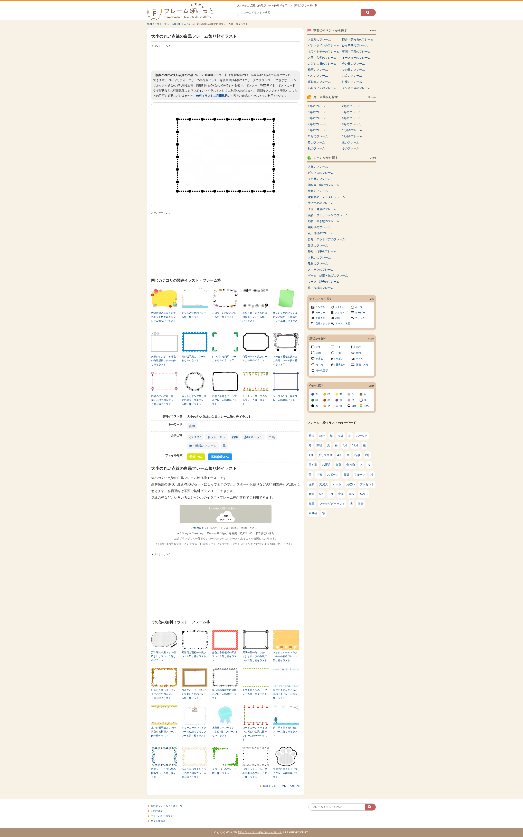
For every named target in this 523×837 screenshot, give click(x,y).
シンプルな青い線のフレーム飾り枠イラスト (285, 398)
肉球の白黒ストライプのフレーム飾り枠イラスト (285, 773)
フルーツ (359, 474)
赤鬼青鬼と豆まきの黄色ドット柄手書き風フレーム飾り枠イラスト (163, 316)
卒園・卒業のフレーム (356, 51)
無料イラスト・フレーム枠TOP (164, 24)
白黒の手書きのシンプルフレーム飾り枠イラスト (224, 400)
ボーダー (360, 312)
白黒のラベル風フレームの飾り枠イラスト (255, 358)
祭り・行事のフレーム (322, 251)
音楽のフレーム (318, 245)
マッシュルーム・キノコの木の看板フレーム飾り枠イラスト (285, 656)
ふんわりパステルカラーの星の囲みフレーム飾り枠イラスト (194, 773)
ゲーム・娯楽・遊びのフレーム (328, 275)
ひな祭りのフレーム (355, 45)
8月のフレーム (351, 124)
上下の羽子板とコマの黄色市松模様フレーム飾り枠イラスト (163, 731)
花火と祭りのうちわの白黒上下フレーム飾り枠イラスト (255, 316)
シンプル (320, 307)
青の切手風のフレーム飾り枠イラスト (194, 358)
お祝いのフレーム (319, 257)
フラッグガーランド (332, 503)
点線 (192, 426)
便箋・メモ (362, 364)
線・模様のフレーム (203, 446)
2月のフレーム (351, 106)
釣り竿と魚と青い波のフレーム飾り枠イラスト (285, 731)
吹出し (319, 358)
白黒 (272, 437)
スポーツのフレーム (321, 269)
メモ (319, 474)
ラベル (359, 358)
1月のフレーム (317, 106)
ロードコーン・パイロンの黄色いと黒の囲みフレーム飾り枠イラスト (255, 733)
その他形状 (322, 370)
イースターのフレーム (356, 57)
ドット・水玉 (216, 437)
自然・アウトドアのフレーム (326, 239)
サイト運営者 (158, 821)
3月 (345, 445)
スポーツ (333, 474)
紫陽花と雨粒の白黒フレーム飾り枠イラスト (194, 654)
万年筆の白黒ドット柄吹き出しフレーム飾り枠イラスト (163, 656)
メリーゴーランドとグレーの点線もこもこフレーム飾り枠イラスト (194, 731)
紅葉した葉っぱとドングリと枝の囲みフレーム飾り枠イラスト (163, 694)
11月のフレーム (318, 136)
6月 (321, 494)
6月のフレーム (351, 118)
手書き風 (320, 318)
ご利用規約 (197, 527)
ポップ (358, 307)
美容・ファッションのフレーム (328, 215)
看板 (346, 474)
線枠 (322, 435)
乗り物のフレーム (319, 227)
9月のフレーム (317, 130)
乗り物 (313, 513)
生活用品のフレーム (321, 203)
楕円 (358, 352)
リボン (339, 358)
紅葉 (338, 464)
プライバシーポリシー (163, 816)
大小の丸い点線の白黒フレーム (225, 508)
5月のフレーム (317, 118)
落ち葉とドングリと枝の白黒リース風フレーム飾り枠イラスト (194, 400)
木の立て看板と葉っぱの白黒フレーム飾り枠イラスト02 (285, 360)
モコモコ (321, 364)
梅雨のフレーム (318, 69)
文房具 (323, 484)
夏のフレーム (350, 142)
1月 (311, 455)
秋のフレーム (316, 148)
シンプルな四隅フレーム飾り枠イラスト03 (224, 358)
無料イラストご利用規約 (212, 95)
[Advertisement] (225, 58)
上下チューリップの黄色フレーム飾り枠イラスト (255, 400)
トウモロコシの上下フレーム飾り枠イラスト (255, 692)
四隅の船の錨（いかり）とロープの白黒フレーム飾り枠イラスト (255, 656)
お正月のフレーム (319, 39)
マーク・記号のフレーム (323, 281)
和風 (337, 318)
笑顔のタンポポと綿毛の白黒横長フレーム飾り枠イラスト (163, 360)
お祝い (350, 484)
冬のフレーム (350, 148)
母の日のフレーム (353, 63)
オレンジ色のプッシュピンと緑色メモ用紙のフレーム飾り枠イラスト (285, 318)
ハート (337, 484)
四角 (235, 437)
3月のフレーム (317, 112)
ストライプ (341, 312)
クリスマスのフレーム (356, 88)
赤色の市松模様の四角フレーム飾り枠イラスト (224, 656)
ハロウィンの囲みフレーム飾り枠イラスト (224, 314)
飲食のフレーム (318, 190)
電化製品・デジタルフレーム (326, 197)
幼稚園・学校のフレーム (323, 185)
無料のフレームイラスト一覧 (167, 806)
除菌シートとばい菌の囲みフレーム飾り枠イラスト (163, 773)
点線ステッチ (253, 437)
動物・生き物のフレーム (323, 221)
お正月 (326, 464)
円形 (338, 352)
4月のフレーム (351, 112)
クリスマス (325, 455)
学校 (351, 494)
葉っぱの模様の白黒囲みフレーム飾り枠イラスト (224, 694)
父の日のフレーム (353, 69)
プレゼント (367, 484)
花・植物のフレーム (321, 233)
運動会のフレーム (319, 81)
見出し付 (341, 364)
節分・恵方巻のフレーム (357, 39)
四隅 (318, 352)
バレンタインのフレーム (323, 45)
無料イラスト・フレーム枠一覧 (281, 786)
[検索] (368, 12)
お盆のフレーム (352, 75)
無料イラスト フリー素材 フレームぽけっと (260, 832)
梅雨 (311, 503)
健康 (360, 503)
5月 (331, 494)
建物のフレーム (318, 263)
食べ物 (350, 464)
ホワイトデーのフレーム (323, 51)
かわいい (189, 24)
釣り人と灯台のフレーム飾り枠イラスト (194, 314)
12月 (355, 445)
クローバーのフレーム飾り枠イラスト (224, 771)
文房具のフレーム (319, 178)
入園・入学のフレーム (322, 57)
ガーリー (320, 312)
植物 (311, 435)
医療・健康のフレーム (322, 209)
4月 (339, 455)
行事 (357, 455)
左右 (358, 347)
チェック (360, 318)
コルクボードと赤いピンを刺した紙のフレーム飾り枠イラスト (194, 694)
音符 (341, 494)
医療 (311, 484)
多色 (366, 405)
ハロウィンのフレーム (322, 88)
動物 (319, 445)
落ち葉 (313, 464)
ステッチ (362, 435)
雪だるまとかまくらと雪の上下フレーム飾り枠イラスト (285, 694)
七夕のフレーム (318, 75)
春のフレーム (316, 142)
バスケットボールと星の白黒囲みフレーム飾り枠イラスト (255, 773)
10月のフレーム (352, 130)
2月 (367, 455)
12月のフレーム (352, 136)
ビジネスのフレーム (321, 172)
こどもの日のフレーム (322, 63)
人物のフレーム (318, 166)
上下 (338, 347)
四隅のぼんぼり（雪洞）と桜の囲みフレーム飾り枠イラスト (163, 400)
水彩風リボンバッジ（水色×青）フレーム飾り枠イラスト (225, 731)
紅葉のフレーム (352, 81)
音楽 (311, 494)
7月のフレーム (317, 124)
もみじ (363, 494)
